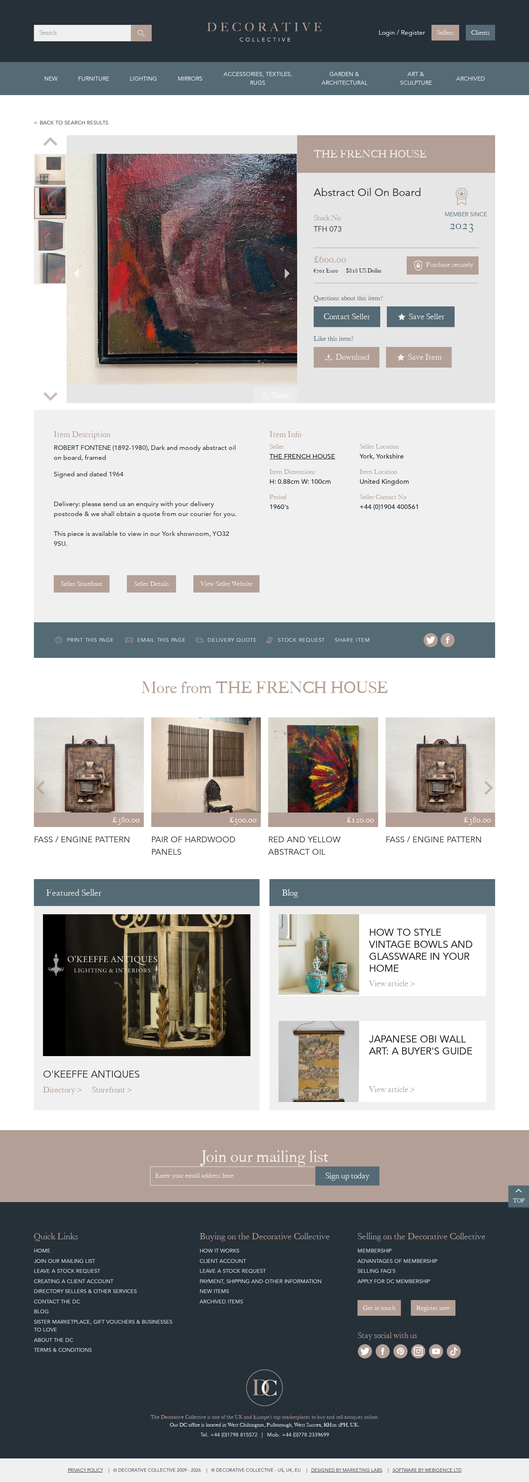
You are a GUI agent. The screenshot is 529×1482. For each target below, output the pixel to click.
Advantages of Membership (397, 1260)
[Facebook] (447, 640)
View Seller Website (226, 584)
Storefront (108, 1090)
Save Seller (427, 316)
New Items (214, 1291)
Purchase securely (448, 265)
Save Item (425, 357)
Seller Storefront (81, 584)
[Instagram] (418, 1350)
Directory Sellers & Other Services (85, 1291)
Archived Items (221, 1301)
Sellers (445, 33)
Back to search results (74, 122)
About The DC (53, 1339)
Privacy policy (85, 1470)
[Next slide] (50, 395)
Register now (433, 1308)
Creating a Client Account (73, 1281)
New (50, 78)
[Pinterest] (400, 1350)
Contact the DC (57, 1301)
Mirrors (190, 78)
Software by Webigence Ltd (427, 1470)
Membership (374, 1250)
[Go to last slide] (41, 787)
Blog (41, 1311)
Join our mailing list (64, 1260)
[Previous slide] (50, 142)
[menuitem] (50, 170)
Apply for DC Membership (393, 1281)
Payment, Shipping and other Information (261, 1281)
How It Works (219, 1250)
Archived (470, 78)
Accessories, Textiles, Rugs (258, 78)
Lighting (143, 78)
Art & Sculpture (416, 78)
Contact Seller (347, 316)
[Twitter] (430, 640)
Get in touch (379, 1308)
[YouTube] (436, 1350)
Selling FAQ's (376, 1270)
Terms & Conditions (63, 1349)
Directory (59, 1090)
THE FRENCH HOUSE (302, 456)
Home (42, 1250)
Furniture (93, 78)
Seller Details (151, 584)
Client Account (223, 1260)
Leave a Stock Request (67, 1270)
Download (352, 357)
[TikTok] (453, 1350)
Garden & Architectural (344, 78)
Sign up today (347, 1176)
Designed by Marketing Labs (346, 1470)
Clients (480, 33)
